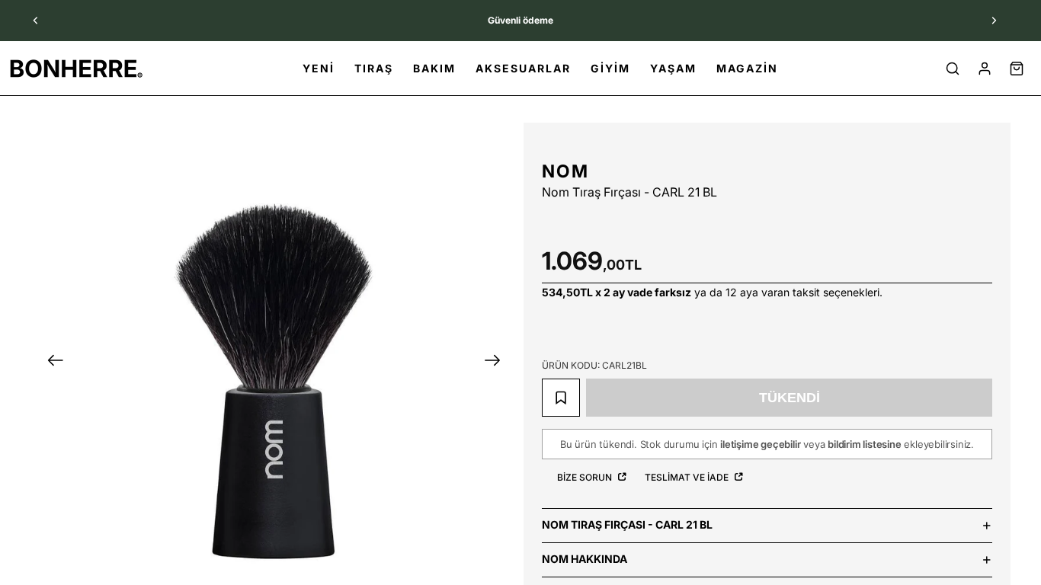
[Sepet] (1016, 68)
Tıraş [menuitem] (373, 68)
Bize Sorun (585, 477)
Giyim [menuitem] (610, 68)
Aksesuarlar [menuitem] (523, 68)
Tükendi (789, 397)
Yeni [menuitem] (319, 68)
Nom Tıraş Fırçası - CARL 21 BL (627, 524)
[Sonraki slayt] (994, 20)
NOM (565, 171)
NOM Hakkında (584, 558)
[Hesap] (984, 68)
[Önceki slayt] (36, 20)
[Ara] (952, 68)
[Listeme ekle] (561, 398)
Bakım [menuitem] (434, 68)
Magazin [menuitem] (747, 68)
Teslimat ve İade (688, 477)
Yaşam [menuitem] (673, 68)
